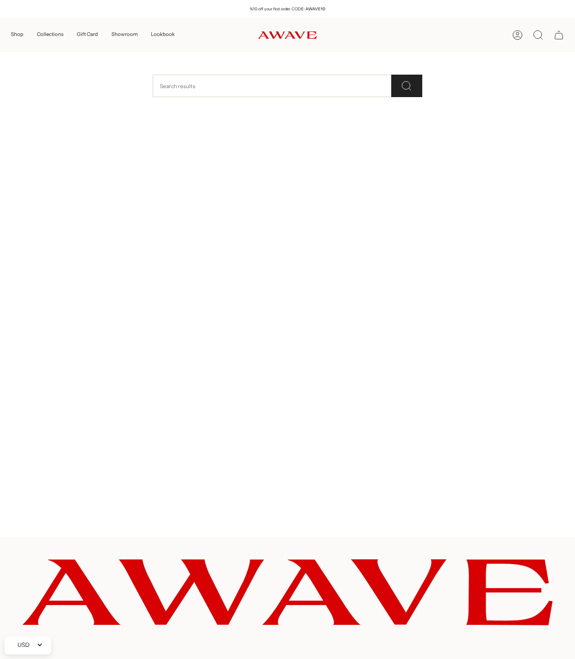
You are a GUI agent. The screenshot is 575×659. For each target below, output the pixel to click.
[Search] (406, 86)
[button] (17, 35)
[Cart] (558, 35)
